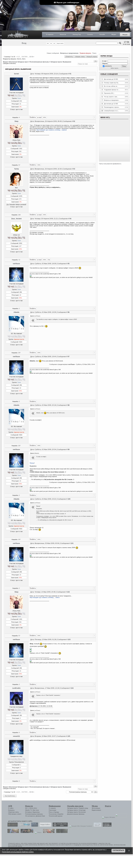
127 (20, 246)
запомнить (108, 66)
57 (19, 165)
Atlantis (19, 59)
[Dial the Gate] (34, 826)
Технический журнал (55, 816)
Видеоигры (36, 812)
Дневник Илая (40, 816)
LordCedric (16, 688)
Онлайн (102, 34)
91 (70, 74)
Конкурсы (11, 810)
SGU (35, 808)
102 (68, 592)
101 (72, 543)
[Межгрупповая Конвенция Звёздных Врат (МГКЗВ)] (12, 832)
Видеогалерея (96, 810)
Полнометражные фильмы (39, 62)
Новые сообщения (53, 53)
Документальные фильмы (75, 814)
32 (30, 56)
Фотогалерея (96, 808)
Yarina (16, 169)
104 (72, 688)
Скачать (90, 34)
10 (20, 295)
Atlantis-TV (28, 810)
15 (20, 104)
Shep (16, 121)
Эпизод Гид (76, 34)
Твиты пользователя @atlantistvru (110, 163)
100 (19, 215)
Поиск (94, 53)
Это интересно (30, 816)
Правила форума (85, 53)
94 (70, 219)
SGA (30, 808)
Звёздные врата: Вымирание (60, 62)
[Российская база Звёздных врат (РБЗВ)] (26, 832)
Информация (55, 806)
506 (20, 151)
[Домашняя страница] (44, 117)
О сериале (49, 34)
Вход (24, 43)
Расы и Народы (54, 812)
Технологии (52, 814)
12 (19, 260)
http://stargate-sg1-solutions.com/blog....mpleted (51, 130)
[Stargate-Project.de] (96, 826)
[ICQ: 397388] (48, 259)
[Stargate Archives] (44, 826)
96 (68, 312)
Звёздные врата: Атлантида (76, 810)
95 (68, 264)
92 (74, 121)
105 (68, 736)
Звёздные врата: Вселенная (76, 812)
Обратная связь (13, 812)
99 (68, 449)
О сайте (10, 808)
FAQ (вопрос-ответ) (14, 814)
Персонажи (52, 810)
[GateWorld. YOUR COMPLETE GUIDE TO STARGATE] (24, 826)
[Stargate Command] (12, 826)
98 (68, 405)
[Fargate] (48, 832)
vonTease (16, 264)
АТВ (10, 806)
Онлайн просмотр (75, 806)
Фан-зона (36, 810)
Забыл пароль (114, 68)
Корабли (60, 814)
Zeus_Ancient (16, 219)
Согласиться (118, 850)
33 (32, 56)
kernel (16, 74)
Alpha (23, 59)
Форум (124, 34)
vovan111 (16, 736)
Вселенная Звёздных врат (18, 62)
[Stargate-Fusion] (106, 826)
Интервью (28, 812)
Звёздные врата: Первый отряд (77, 808)
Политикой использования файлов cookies (18, 852)
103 (69, 639)
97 (68, 356)
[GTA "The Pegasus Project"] (61, 832)
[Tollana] (37, 832)
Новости (63, 34)
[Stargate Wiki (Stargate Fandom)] (80, 826)
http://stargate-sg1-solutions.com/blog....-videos (45, 597)
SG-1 (27, 808)
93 (74, 169)
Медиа (113, 34)
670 (20, 199)
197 (19, 352)
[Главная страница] (18, 34)
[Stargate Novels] (59, 826)
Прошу (32, 463)
